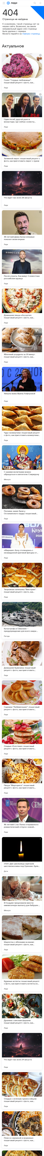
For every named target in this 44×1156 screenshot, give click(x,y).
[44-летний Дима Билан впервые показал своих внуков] (22, 228)
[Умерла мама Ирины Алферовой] (22, 385)
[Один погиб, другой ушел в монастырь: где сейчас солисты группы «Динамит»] (22, 111)
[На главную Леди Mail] (13, 3)
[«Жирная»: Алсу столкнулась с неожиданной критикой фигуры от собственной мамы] (22, 542)
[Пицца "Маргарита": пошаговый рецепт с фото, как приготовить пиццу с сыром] (22, 777)
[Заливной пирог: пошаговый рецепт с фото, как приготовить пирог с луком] (22, 150)
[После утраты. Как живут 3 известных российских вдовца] (22, 267)
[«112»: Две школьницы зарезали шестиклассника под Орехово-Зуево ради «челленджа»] (22, 855)
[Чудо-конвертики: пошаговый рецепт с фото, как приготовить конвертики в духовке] (22, 424)
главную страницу (31, 33)
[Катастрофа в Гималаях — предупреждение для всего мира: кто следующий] (22, 620)
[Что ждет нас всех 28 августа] (22, 189)
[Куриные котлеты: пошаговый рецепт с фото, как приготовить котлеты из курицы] (22, 973)
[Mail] (8, 3)
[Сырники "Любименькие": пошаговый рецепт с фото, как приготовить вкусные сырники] (22, 698)
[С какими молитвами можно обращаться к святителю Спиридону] (22, 463)
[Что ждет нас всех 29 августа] (22, 1051)
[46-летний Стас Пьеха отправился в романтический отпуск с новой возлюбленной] (22, 816)
